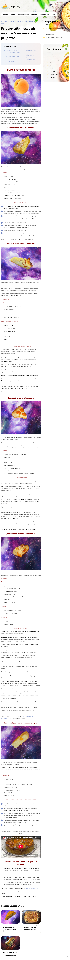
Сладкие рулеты (44, 14)
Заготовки (53, 65)
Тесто (53, 14)
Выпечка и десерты (23, 14)
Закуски (52, 68)
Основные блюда (54, 74)
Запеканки (34, 14)
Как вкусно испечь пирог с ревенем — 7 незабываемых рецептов (56, 38)
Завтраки (52, 63)
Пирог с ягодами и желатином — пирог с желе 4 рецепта (56, 33)
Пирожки (5, 14)
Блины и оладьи (54, 57)
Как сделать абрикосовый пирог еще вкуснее (30, 59)
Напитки (52, 71)
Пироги (13, 14)
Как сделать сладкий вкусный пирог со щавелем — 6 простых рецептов (56, 29)
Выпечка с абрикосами (12, 50)
